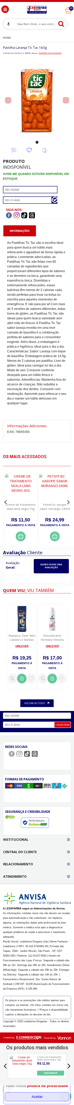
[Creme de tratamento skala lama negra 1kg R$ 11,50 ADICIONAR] (22, 1074)
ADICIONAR (50, 1073)
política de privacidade (47, 1086)
